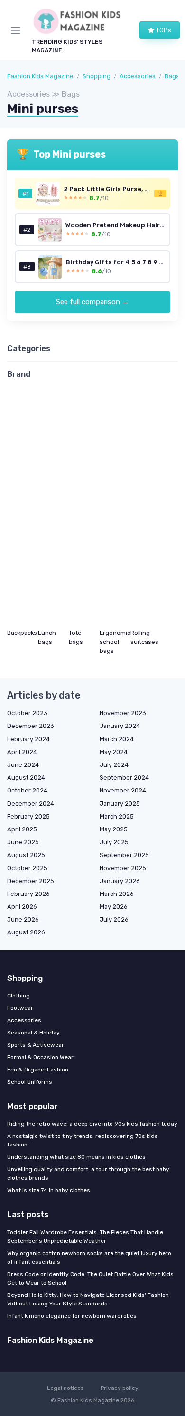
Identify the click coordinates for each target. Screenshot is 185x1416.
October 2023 (27, 713)
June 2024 (23, 764)
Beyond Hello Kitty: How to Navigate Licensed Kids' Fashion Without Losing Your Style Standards (88, 1299)
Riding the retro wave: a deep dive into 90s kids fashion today (92, 1123)
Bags (172, 76)
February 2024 (28, 739)
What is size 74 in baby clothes (48, 1190)
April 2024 (22, 751)
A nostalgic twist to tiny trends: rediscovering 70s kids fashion (82, 1140)
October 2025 (27, 868)
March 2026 (117, 893)
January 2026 (120, 881)
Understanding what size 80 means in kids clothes (76, 1157)
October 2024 (27, 790)
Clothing (18, 995)
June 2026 (23, 919)
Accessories (138, 76)
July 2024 (114, 764)
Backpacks (22, 632)
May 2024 (114, 751)
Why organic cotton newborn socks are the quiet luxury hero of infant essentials (89, 1257)
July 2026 (114, 919)
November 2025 (123, 868)
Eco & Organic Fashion (37, 1069)
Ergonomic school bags (115, 641)
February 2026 (28, 893)
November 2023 (123, 713)
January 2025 (120, 803)
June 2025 (23, 842)
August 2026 (26, 932)
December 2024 (30, 803)
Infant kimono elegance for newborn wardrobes (72, 1316)
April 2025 (22, 829)
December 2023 (30, 725)
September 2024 (124, 777)
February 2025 (28, 816)
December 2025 (30, 881)
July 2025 (114, 842)
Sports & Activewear (35, 1045)
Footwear (20, 1008)
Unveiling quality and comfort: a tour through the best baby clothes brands (88, 1173)
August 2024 (26, 777)
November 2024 (123, 790)
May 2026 (114, 906)
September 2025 (124, 854)
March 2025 (117, 816)
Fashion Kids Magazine (40, 76)
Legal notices (65, 1388)
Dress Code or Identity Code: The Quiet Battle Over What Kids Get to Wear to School (90, 1278)
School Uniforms (29, 1082)
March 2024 (117, 739)
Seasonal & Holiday (33, 1032)
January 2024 (120, 725)
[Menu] (17, 30)
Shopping (97, 76)
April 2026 (22, 906)
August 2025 (26, 854)
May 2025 (114, 829)
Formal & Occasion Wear (40, 1057)
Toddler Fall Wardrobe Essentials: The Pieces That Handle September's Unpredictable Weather (85, 1236)
